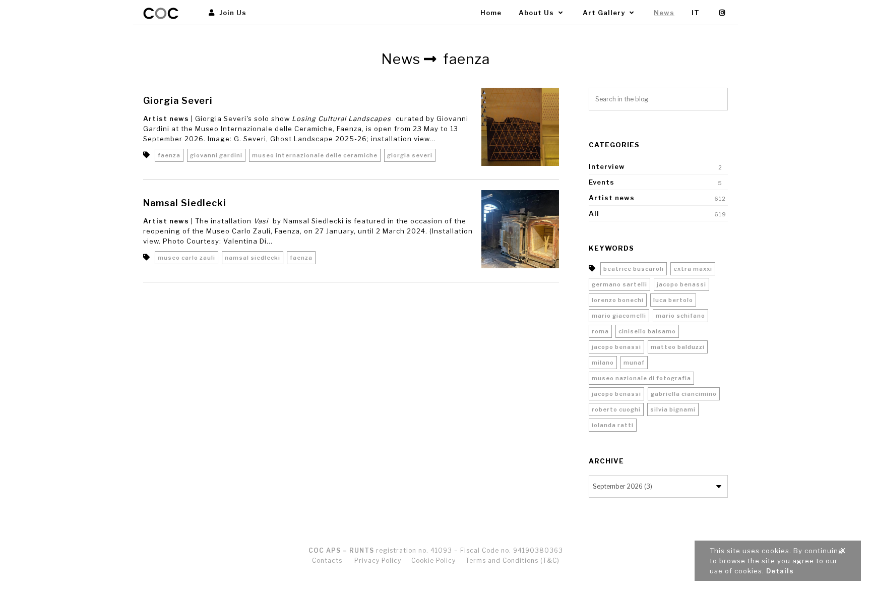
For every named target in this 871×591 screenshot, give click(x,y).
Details (780, 571)
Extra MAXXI (692, 268)
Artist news (166, 118)
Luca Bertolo (673, 300)
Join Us (231, 13)
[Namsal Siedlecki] (520, 229)
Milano (603, 362)
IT (696, 13)
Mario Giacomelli (619, 315)
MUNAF (634, 362)
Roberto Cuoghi (616, 409)
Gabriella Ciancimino (684, 393)
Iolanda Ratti (613, 425)
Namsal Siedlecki (184, 203)
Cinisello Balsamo (647, 331)
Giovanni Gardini (216, 155)
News (664, 13)
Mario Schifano (680, 315)
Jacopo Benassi (681, 284)
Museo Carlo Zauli (186, 257)
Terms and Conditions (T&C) (512, 560)
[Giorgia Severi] (520, 127)
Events (601, 182)
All (594, 213)
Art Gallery (605, 13)
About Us (537, 13)
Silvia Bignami (673, 409)
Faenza (169, 155)
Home (491, 13)
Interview (607, 166)
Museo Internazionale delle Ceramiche (315, 155)
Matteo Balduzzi (678, 346)
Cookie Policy (433, 560)
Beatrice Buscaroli (633, 268)
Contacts (327, 560)
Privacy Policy (377, 560)
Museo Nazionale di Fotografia (641, 378)
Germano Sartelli (619, 284)
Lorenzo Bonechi (618, 300)
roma (600, 331)
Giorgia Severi (178, 100)
